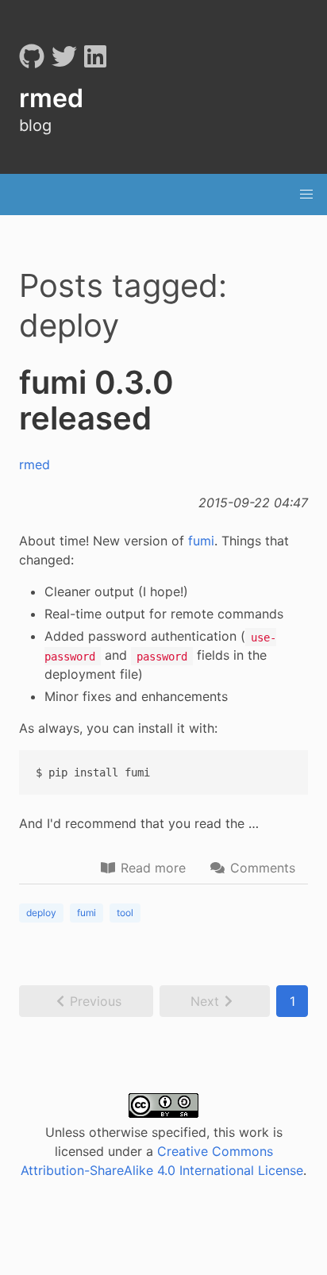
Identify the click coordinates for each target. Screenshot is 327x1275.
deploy (41, 913)
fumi (201, 541)
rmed (34, 464)
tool (125, 913)
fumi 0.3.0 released (96, 400)
